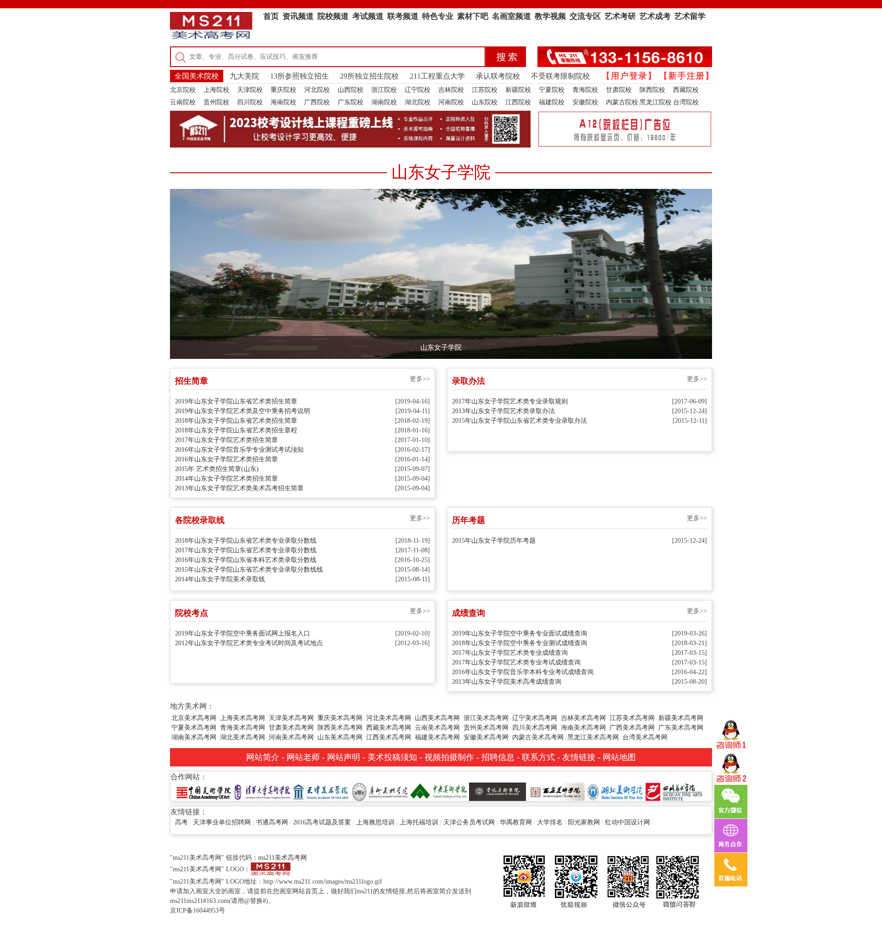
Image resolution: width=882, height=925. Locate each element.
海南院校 (283, 102)
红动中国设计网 (627, 822)
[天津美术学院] (321, 791)
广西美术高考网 (632, 727)
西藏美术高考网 (388, 727)
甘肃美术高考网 (291, 727)
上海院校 (216, 89)
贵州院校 (216, 102)
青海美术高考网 (242, 727)
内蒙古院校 (622, 102)
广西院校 (317, 102)
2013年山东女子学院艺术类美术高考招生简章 (239, 488)
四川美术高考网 (534, 727)
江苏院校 (485, 89)
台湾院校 (686, 102)
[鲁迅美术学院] (497, 791)
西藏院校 (686, 89)
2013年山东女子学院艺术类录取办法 (503, 411)
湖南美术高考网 (193, 737)
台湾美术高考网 (644, 737)
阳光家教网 (584, 822)
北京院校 (183, 89)
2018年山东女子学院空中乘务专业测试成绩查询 (519, 643)
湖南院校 (384, 102)
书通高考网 (272, 822)
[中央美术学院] (438, 791)
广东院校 (350, 102)
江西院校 (518, 102)
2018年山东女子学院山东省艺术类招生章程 (236, 430)
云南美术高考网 (437, 727)
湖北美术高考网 (242, 737)
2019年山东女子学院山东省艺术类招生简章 (236, 401)
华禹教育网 (516, 822)
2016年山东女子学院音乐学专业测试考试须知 (239, 449)
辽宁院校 (417, 89)
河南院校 (451, 102)
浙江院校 (384, 89)
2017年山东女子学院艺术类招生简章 (226, 440)
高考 (181, 822)
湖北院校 (417, 102)
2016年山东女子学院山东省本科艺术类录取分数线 (246, 559)
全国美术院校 (197, 76)
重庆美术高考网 (339, 718)
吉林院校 (451, 89)
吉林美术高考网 (583, 718)
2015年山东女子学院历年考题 (494, 540)
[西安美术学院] (556, 791)
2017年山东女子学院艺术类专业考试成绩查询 (516, 662)
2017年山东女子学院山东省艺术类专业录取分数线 (246, 550)
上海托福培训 (419, 822)
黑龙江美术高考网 (593, 737)
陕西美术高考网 (339, 727)
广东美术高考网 (680, 727)
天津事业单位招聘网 (222, 822)
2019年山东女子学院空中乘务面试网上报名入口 (242, 633)
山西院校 (350, 89)
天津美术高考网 (291, 718)
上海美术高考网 (242, 718)
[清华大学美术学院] (262, 791)
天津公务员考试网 (469, 822)
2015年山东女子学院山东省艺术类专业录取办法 (519, 420)
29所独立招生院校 (369, 76)
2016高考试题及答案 (322, 822)
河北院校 (317, 89)
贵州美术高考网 (486, 727)
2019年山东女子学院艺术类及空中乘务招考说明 (242, 411)
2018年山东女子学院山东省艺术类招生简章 (236, 420)
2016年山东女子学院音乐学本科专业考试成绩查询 (523, 672)
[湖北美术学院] (615, 791)
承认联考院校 (498, 76)
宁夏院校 (552, 89)
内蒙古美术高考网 (538, 737)
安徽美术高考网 (486, 737)
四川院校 (250, 102)
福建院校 (552, 102)
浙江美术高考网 (486, 718)
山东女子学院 (441, 347)
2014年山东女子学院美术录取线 (220, 579)
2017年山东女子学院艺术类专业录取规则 (510, 401)
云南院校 (183, 102)
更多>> (420, 378)
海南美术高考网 (583, 727)
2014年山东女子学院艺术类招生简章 (226, 478)
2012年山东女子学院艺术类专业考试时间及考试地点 (249, 643)
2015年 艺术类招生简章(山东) (217, 468)
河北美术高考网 (388, 718)
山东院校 (485, 102)
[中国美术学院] (203, 791)
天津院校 (250, 89)
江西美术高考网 (388, 737)
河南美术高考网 (291, 737)
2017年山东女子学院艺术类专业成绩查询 (510, 652)
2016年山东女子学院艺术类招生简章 (226, 459)
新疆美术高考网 (680, 718)
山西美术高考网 (437, 718)
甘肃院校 (619, 89)
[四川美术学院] (673, 791)
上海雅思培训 (375, 822)
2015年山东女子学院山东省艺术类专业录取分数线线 (249, 569)
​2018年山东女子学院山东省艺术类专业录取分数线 (246, 540)
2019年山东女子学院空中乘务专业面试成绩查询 (519, 633)
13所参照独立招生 (299, 76)
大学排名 (550, 822)
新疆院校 (518, 89)
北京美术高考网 (193, 718)
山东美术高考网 (339, 737)
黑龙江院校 (655, 102)
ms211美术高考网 (282, 857)
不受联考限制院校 (560, 76)
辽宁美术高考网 (534, 718)
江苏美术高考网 (632, 718)
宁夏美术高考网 (193, 727)
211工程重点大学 (437, 76)
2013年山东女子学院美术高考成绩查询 (506, 681)
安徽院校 (585, 102)
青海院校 (585, 89)
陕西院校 (652, 89)
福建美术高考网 (437, 737)
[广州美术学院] (379, 791)
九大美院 (244, 76)
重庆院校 (283, 89)
